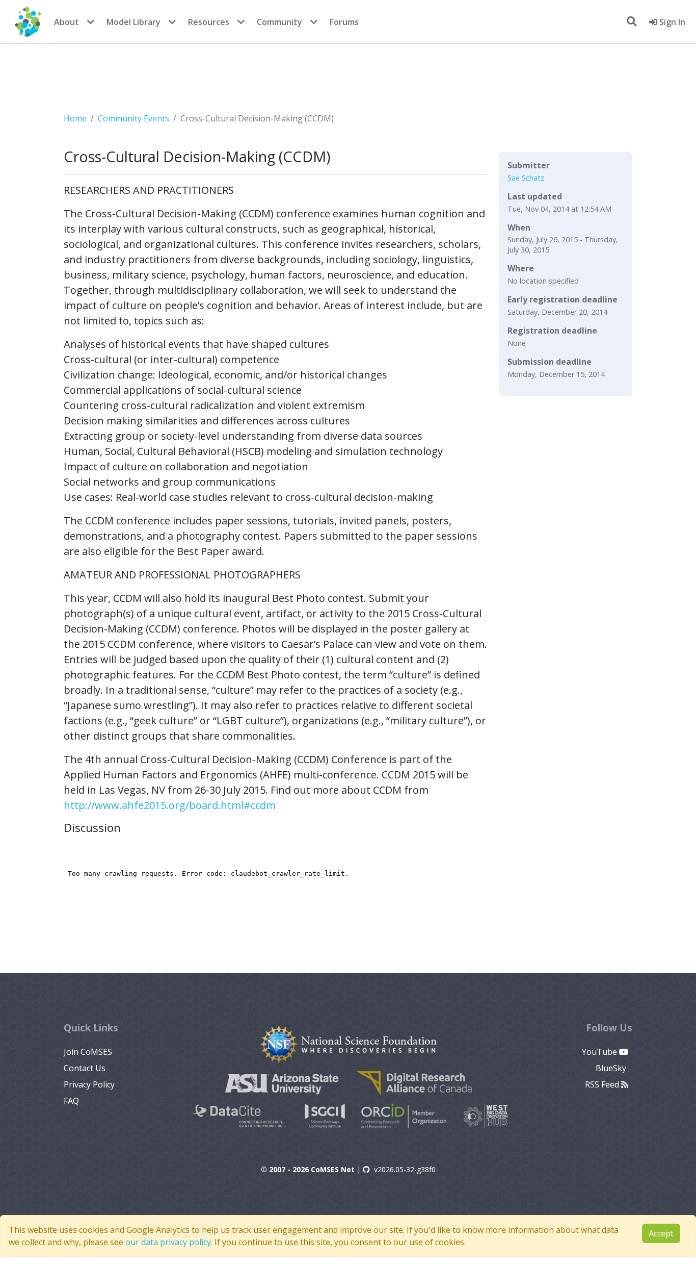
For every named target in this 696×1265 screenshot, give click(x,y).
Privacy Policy (89, 1084)
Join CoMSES (88, 1051)
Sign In (671, 22)
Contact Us (84, 1068)
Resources (208, 22)
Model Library (133, 22)
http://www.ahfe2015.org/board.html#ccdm (170, 805)
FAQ (71, 1100)
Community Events (133, 118)
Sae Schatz (525, 178)
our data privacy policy (168, 1242)
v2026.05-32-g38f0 (405, 1169)
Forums (344, 22)
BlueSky (612, 1068)
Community (279, 22)
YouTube (600, 1051)
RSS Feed (603, 1084)
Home (75, 118)
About (66, 22)
